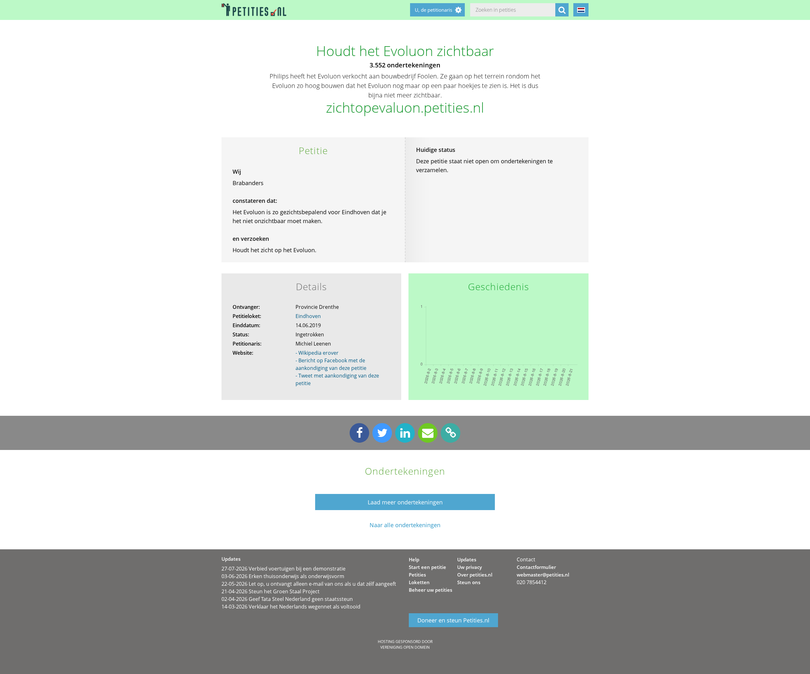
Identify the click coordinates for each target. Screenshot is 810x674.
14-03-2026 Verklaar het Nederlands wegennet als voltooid (290, 606)
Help (414, 559)
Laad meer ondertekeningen (405, 502)
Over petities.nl (474, 574)
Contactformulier (536, 567)
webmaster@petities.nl (543, 574)
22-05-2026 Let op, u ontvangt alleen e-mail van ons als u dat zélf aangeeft (308, 583)
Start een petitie (427, 567)
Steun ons (468, 582)
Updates (466, 559)
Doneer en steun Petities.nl (453, 620)
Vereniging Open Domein (405, 647)
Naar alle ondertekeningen (405, 525)
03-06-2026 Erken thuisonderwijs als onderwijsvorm (282, 576)
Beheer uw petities (430, 590)
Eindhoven (308, 316)
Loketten (419, 582)
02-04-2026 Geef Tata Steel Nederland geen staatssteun (287, 599)
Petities (417, 574)
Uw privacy (469, 567)
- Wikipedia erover (317, 352)
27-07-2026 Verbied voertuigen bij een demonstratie (283, 568)
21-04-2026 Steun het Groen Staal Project (270, 591)
